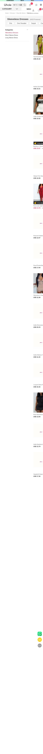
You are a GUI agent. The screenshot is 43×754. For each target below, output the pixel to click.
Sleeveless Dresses (11, 32)
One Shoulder (21, 23)
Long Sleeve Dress (11, 37)
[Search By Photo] (21, 5)
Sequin (33, 23)
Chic (10, 23)
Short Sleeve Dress (11, 35)
